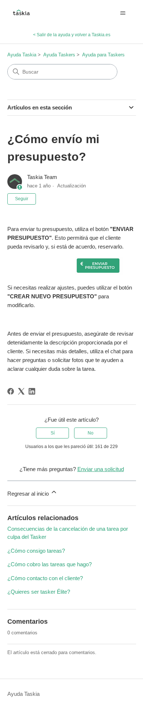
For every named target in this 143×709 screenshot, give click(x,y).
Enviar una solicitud (100, 469)
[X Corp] (21, 391)
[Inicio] (21, 13)
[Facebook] (10, 391)
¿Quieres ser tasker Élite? (38, 592)
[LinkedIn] (32, 391)
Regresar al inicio (28, 493)
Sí (53, 433)
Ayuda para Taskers (103, 54)
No (91, 433)
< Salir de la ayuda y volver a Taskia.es (71, 34)
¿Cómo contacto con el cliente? (45, 578)
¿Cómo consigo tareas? (36, 551)
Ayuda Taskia (21, 54)
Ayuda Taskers (59, 54)
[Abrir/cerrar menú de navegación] (123, 13)
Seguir (21, 198)
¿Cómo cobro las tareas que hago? (49, 564)
